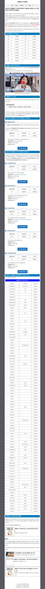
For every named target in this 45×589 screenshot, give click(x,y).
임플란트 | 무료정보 (22, 2)
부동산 (16, 5)
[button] (33, 5)
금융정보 (21, 5)
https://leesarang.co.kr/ (18, 197)
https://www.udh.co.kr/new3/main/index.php (22, 219)
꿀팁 (29, 5)
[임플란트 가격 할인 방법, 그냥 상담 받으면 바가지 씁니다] (22, 531)
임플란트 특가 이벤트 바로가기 (22, 280)
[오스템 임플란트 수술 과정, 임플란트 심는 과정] (22, 554)
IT (26, 5)
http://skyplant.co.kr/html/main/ (20, 174)
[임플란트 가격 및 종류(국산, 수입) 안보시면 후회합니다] (22, 562)
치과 (12, 5)
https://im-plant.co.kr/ (18, 141)
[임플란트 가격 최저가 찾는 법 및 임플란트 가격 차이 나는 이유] (22, 571)
